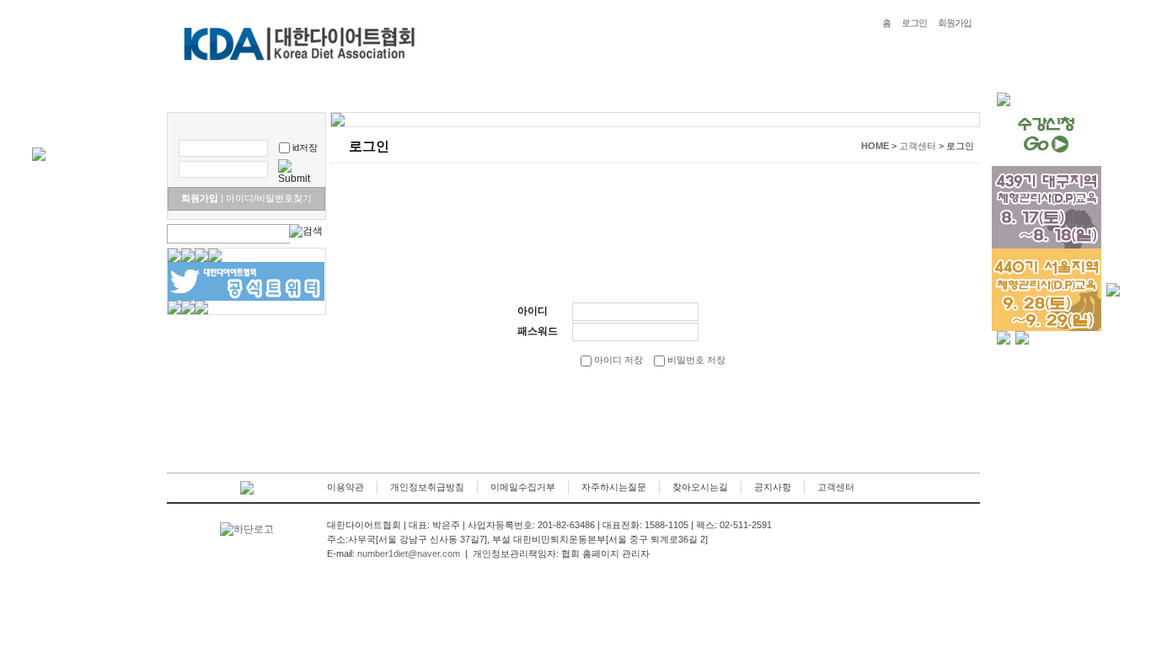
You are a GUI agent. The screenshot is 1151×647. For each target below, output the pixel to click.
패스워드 (537, 331)
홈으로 (194, 92)
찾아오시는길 (700, 487)
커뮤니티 (593, 92)
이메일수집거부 (522, 487)
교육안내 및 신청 (434, 92)
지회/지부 (660, 92)
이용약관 (345, 487)
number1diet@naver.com (408, 553)
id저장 (305, 147)
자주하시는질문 (613, 487)
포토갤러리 (522, 92)
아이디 (532, 311)
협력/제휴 (728, 92)
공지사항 (772, 487)
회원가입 (955, 23)
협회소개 (255, 92)
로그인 (914, 23)
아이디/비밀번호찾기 (266, 198)
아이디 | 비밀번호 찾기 (725, 413)
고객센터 (835, 487)
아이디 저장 (617, 360)
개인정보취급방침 (427, 487)
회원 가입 (573, 413)
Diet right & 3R (336, 92)
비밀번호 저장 (695, 360)
